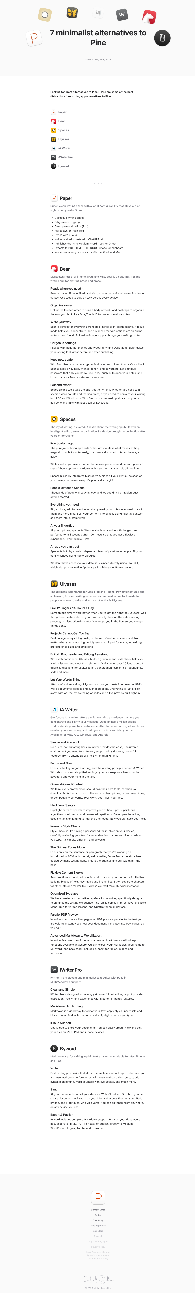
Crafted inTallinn (98, 1278)
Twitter (98, 1215)
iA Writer (64, 148)
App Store (98, 1231)
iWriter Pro (65, 157)
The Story (98, 1220)
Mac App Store (98, 1225)
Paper (62, 112)
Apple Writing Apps (98, 1241)
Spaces (63, 130)
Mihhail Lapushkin (102, 1288)
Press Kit (98, 1236)
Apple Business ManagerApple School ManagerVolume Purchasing (98, 1255)
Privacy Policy (98, 1247)
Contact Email (98, 1209)
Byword (63, 166)
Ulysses (63, 139)
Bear (61, 121)
